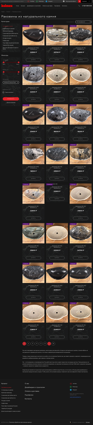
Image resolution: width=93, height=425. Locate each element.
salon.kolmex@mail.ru (75, 397)
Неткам (88, 422)
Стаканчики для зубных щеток (10, 33)
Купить (33, 59)
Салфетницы (6, 40)
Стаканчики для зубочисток (10, 35)
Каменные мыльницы (8, 31)
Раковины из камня (8, 26)
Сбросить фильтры (10, 102)
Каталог (23, 5)
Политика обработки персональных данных (20, 422)
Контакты (64, 5)
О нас (17, 5)
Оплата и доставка (47, 5)
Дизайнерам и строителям (34, 5)
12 (53, 343)
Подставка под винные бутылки (11, 42)
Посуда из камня (7, 38)
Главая (2, 11)
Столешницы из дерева (9, 28)
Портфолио (57, 5)
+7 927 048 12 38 (87, 5)
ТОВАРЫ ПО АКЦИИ (8, 45)
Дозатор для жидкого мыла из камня (10, 48)
